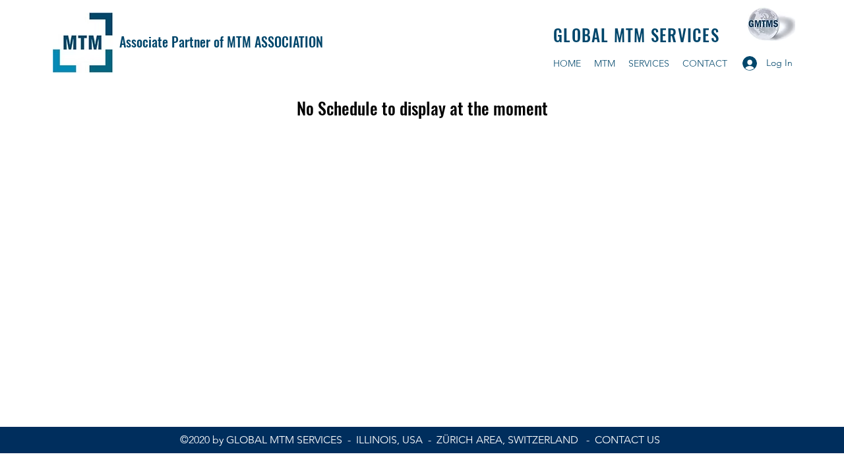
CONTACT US (627, 439)
